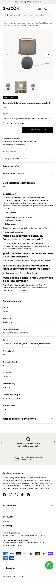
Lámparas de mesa (17, 23)
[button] (46, 8)
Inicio (5, 23)
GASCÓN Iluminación (15, 576)
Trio (4, 108)
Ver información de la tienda (14, 145)
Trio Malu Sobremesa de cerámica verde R (20, 25)
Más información (44, 118)
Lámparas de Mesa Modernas (39, 23)
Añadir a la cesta (37, 130)
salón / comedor (22, 273)
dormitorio (36, 273)
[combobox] (28, 15)
